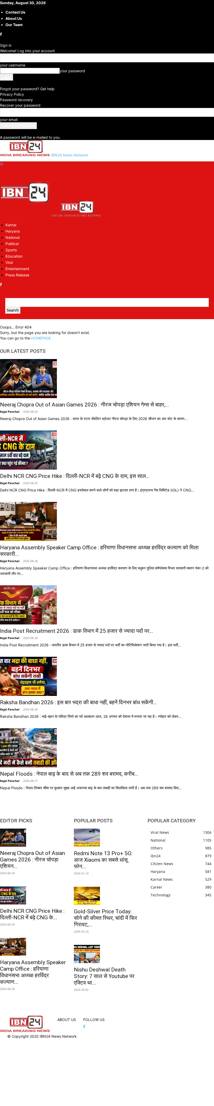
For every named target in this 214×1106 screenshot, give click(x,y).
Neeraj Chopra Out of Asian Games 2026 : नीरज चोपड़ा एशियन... (32, 859)
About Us (13, 18)
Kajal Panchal (9, 412)
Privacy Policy (12, 94)
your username (12, 65)
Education (13, 256)
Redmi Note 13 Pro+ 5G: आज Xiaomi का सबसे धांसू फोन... (103, 860)
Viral (9, 262)
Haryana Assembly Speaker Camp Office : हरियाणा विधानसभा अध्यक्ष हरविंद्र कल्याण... (33, 972)
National (12, 237)
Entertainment (17, 268)
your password (72, 71)
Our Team (14, 24)
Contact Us (15, 12)
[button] (1, 164)
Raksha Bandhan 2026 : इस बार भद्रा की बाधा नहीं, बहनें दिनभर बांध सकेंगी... (78, 702)
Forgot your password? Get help (27, 89)
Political (12, 243)
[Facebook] (1, 34)
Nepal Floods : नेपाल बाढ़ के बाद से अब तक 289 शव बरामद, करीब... (69, 774)
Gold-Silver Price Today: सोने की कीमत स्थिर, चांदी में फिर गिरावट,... (105, 918)
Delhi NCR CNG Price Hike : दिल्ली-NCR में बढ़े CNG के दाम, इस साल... (75, 476)
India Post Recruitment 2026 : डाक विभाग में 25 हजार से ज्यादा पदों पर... (76, 631)
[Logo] (25, 215)
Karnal (10, 225)
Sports (11, 250)
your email (8, 119)
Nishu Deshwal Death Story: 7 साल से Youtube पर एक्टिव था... (104, 976)
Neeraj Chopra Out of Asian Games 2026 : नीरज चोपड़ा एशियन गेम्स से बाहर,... (84, 405)
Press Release (17, 275)
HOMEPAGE (41, 338)
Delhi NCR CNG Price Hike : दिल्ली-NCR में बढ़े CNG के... (32, 914)
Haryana (12, 231)
